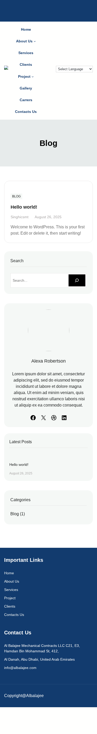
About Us (11, 581)
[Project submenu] (33, 76)
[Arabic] (46, 64)
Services (11, 590)
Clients (9, 606)
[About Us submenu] (35, 41)
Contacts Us (14, 615)
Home (9, 573)
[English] (46, 70)
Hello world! (24, 207)
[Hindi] (46, 76)
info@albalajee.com (20, 668)
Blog (16, 196)
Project (10, 598)
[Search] (77, 280)
